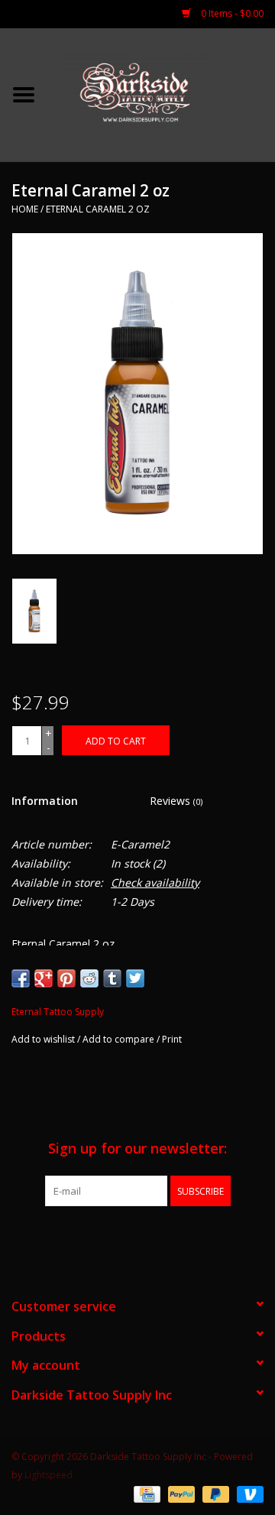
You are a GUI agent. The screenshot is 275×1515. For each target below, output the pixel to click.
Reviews (176, 800)
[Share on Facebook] (20, 978)
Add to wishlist (43, 1039)
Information (44, 800)
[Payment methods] (145, 1493)
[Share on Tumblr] (112, 978)
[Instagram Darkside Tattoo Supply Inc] (165, 1237)
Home (24, 209)
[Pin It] (66, 978)
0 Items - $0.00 (231, 13)
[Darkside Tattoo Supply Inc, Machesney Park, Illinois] (161, 93)
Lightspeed (48, 1474)
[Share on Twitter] (135, 978)
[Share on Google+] (43, 978)
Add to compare (119, 1039)
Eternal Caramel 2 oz (98, 209)
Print (172, 1039)
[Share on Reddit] (89, 978)
